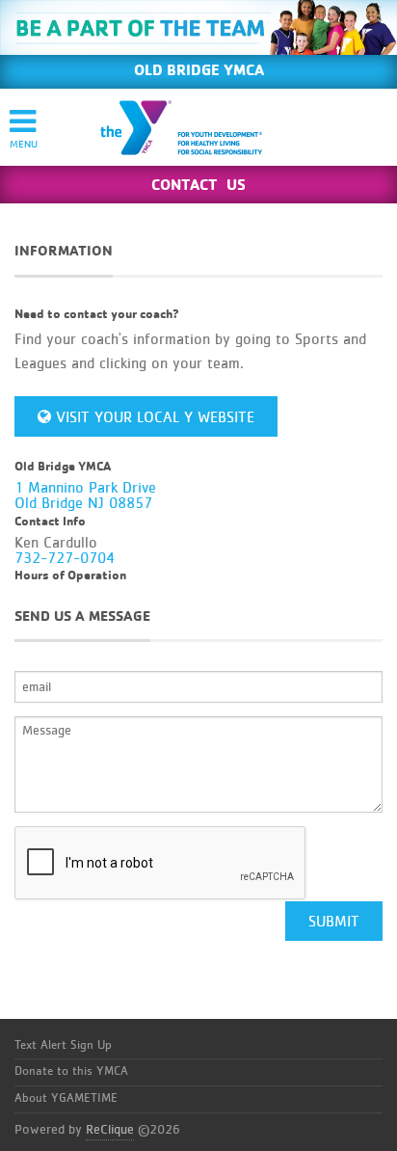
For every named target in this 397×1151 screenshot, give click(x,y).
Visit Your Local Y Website (152, 417)
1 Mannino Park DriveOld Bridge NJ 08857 (85, 495)
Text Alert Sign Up (63, 1045)
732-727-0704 (64, 558)
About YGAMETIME (66, 1098)
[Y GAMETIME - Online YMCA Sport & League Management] (197, 127)
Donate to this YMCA (71, 1071)
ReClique (110, 1130)
